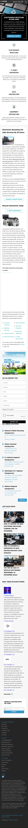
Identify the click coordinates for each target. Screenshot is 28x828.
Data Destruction (14, 93)
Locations (4, 733)
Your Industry (5, 762)
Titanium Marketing (13, 820)
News (3, 766)
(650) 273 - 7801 (16, 1)
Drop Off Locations (6, 760)
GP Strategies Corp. (9, 631)
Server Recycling (8, 337)
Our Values (4, 726)
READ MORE (7, 694)
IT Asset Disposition (14, 71)
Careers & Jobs (5, 730)
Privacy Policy (5, 769)
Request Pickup (6, 755)
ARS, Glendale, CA (9, 665)
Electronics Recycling (14, 51)
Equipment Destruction (14, 113)
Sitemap (4, 771)
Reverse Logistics (6, 749)
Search (14, 712)
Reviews (4, 764)
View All (22, 500)
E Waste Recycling (6, 751)
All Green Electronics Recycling (9, 815)
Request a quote (14, 36)
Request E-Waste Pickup (14, 199)
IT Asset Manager (9, 595)
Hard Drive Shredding (7, 753)
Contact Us (4, 728)
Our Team (4, 735)
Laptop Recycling (9, 333)
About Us (4, 724)
